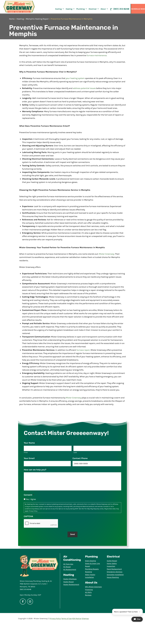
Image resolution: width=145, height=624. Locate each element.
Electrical (93, 9)
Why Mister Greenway (93, 587)
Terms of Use (66, 618)
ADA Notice (76, 618)
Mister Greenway (19, 7)
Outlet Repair (112, 561)
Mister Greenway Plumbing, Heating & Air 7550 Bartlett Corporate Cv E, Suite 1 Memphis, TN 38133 (36, 584)
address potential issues (84, 88)
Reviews (88, 595)
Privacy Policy (33, 511)
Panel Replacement (114, 569)
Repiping (88, 572)
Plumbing (80, 9)
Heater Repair (68, 582)
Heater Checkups (70, 579)
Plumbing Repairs (92, 569)
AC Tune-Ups (68, 564)
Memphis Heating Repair (37, 19)
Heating (69, 9)
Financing (89, 590)
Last (75, 452)
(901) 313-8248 (121, 9)
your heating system (75, 78)
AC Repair (67, 567)
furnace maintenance (97, 55)
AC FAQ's (88, 592)
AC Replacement (69, 569)
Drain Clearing (90, 561)
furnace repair (83, 350)
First (26, 452)
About (103, 9)
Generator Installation (115, 575)
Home (11, 19)
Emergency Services (114, 572)
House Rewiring (113, 577)
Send (72, 534)
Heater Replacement (71, 584)
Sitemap (85, 618)
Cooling (58, 9)
